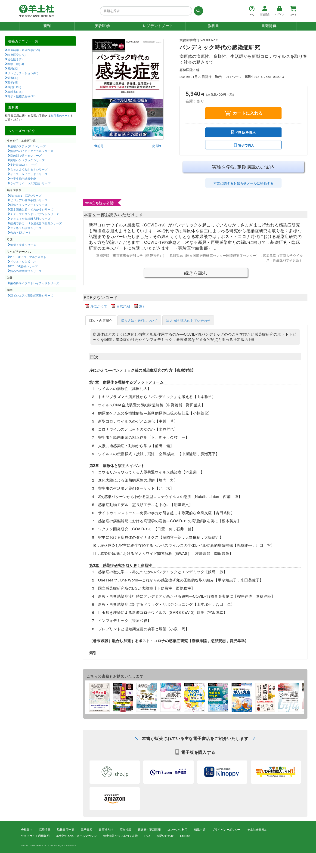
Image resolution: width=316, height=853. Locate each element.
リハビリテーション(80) (22, 73)
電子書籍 (86, 829)
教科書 (213, 26)
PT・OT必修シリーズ (23, 266)
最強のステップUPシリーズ (28, 146)
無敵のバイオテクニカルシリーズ (31, 150)
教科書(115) (14, 91)
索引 (142, 306)
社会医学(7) (14, 59)
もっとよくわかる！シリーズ (28, 169)
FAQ (147, 836)
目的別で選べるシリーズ (26, 155)
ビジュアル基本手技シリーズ (28, 200)
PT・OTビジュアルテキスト (28, 257)
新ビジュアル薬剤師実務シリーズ (31, 295)
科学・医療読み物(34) (21, 96)
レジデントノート (158, 26)
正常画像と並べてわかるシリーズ (31, 209)
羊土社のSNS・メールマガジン (76, 836)
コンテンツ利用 (177, 829)
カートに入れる (248, 113)
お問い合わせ (164, 836)
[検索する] (197, 10)
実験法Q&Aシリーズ (23, 164)
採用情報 (45, 829)
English (185, 836)
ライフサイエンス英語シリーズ (30, 183)
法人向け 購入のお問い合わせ (188, 320)
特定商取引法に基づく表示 (120, 836)
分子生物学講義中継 (23, 178)
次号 (155, 145)
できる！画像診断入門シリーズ (30, 218)
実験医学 (102, 26)
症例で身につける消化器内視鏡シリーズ (36, 223)
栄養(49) (12, 77)
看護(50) (12, 68)
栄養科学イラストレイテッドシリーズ (34, 283)
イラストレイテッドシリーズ (28, 174)
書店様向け (106, 829)
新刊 (47, 26)
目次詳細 (123, 306)
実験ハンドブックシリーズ (27, 160)
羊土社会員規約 (257, 829)
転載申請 (200, 829)
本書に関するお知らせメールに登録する (243, 183)
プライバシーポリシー (226, 829)
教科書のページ (60, 115)
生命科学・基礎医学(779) (23, 50)
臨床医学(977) (16, 54)
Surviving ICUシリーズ (25, 195)
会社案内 (27, 829)
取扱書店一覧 (65, 829)
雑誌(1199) (14, 87)
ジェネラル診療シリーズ (26, 227)
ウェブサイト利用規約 (35, 836)
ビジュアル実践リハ (23, 261)
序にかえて (98, 306)
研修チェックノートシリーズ (28, 204)
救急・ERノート (20, 232)
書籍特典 (269, 26)
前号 (100, 145)
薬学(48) (12, 82)
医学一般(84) (15, 63)
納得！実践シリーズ (23, 244)
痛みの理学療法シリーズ (26, 270)
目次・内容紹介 (100, 320)
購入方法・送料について (139, 320)
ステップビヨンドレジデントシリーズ (34, 214)
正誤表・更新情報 (149, 829)
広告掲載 (125, 829)
